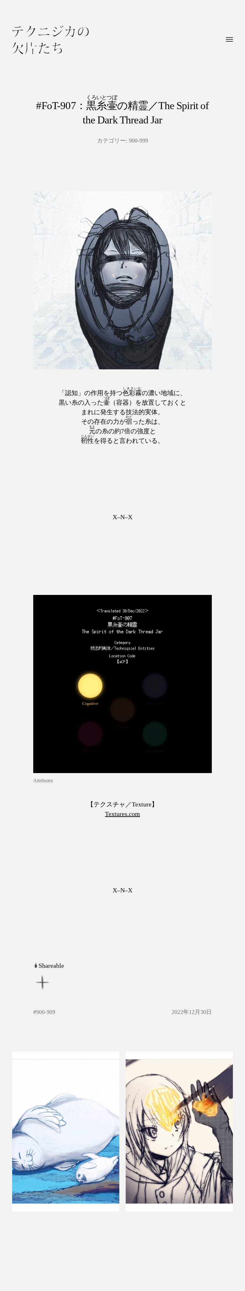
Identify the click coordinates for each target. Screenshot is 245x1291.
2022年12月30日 (192, 1012)
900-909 (45, 1012)
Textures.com (122, 813)
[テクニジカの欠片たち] (50, 39)
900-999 (138, 140)
